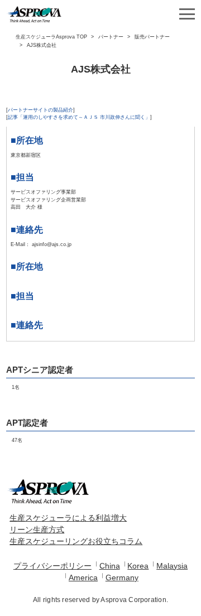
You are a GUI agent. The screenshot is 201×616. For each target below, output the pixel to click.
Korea (138, 565)
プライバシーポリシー (52, 565)
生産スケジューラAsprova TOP (51, 37)
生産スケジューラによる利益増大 (68, 517)
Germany (122, 577)
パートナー (110, 37)
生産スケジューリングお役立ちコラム (75, 541)
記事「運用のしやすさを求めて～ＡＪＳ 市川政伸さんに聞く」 (79, 117)
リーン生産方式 (36, 529)
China (109, 565)
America (83, 577)
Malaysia (172, 565)
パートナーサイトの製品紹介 (40, 110)
